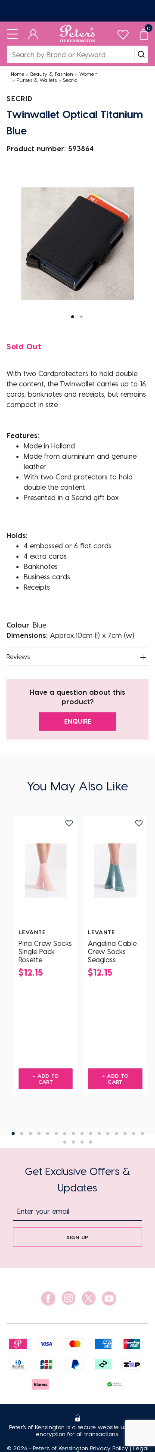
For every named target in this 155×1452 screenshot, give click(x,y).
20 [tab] (90, 1142)
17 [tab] (64, 1142)
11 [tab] (99, 1133)
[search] (141, 54)
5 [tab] (47, 1133)
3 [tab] (30, 1133)
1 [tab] (13, 1133)
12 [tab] (107, 1133)
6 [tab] (56, 1133)
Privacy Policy (109, 1448)
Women (88, 74)
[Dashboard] (33, 34)
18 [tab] (73, 1142)
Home (18, 74)
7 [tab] (64, 1133)
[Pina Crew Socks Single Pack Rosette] (46, 870)
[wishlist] (123, 32)
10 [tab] (90, 1133)
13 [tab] (116, 1133)
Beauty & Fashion (51, 74)
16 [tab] (142, 1133)
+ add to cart (45, 1079)
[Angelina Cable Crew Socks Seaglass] (115, 870)
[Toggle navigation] (12, 34)
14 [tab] (125, 1133)
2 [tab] (21, 1133)
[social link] (48, 1298)
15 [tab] (133, 1133)
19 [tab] (82, 1142)
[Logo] (77, 33)
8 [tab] (73, 1133)
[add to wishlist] (69, 823)
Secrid (70, 80)
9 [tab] (82, 1133)
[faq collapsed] (143, 657)
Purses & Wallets (36, 80)
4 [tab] (38, 1133)
